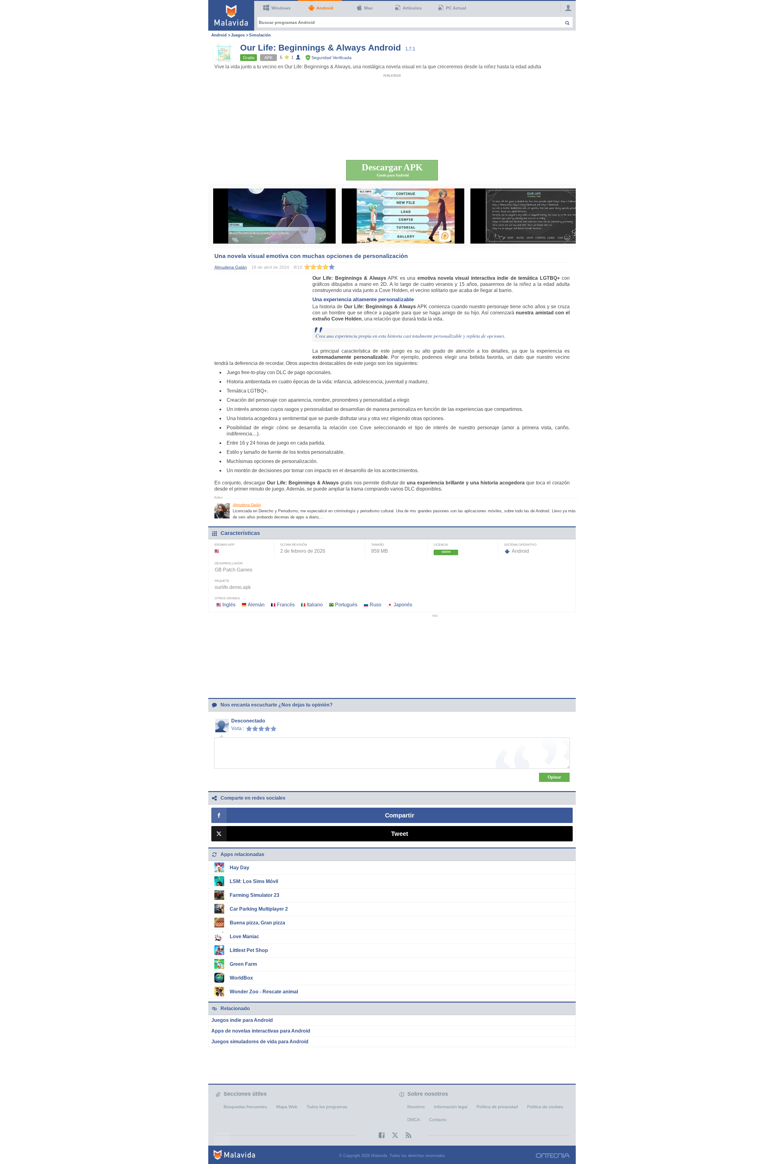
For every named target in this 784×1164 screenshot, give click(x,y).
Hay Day (239, 867)
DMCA (413, 1119)
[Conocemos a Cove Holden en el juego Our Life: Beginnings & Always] (274, 216)
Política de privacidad (497, 1106)
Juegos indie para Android (242, 1020)
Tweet (399, 833)
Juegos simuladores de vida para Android (259, 1041)
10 (275, 728)
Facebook (378, 1135)
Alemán (256, 604)
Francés (286, 604)
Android (324, 8)
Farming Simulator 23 (254, 895)
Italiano (315, 604)
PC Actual (456, 8)
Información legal (450, 1106)
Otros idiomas (227, 598)
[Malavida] (231, 15)
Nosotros (416, 1106)
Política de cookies (545, 1106)
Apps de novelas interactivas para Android (260, 1030)
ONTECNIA (553, 1155)
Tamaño (377, 544)
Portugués (346, 604)
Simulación (260, 35)
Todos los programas (327, 1106)
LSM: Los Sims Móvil (254, 881)
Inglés (229, 604)
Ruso (375, 604)
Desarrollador (229, 563)
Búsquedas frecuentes (245, 1106)
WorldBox (241, 977)
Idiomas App (224, 544)
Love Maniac (244, 936)
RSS (405, 1135)
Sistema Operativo (520, 544)
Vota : (237, 728)
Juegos (238, 35)
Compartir (399, 815)
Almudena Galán (247, 505)
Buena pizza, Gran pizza (257, 922)
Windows (281, 8)
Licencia (441, 544)
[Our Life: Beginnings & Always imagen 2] (403, 216)
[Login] (566, 7)
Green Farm (243, 964)
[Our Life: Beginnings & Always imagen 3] (531, 216)
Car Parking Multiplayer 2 (259, 909)
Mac (368, 8)
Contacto (438, 1119)
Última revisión (293, 544)
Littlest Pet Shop (249, 950)
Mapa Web (286, 1106)
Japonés (403, 604)
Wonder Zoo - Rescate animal (264, 991)
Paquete (222, 580)
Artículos (412, 8)
